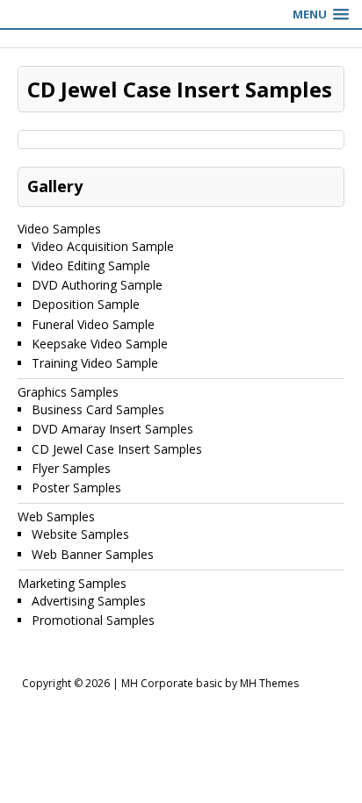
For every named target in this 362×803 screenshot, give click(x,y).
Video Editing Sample (91, 265)
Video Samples (59, 228)
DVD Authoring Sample (97, 284)
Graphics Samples (68, 392)
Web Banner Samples (93, 554)
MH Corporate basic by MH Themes (210, 683)
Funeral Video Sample (93, 324)
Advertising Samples (89, 600)
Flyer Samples (71, 468)
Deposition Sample (86, 304)
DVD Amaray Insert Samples (112, 428)
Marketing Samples (72, 583)
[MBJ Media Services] (181, 38)
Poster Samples (76, 487)
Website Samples (80, 534)
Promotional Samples (93, 620)
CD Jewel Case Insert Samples (117, 449)
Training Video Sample (95, 363)
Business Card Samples (98, 409)
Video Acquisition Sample (103, 246)
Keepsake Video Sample (100, 343)
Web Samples (56, 516)
